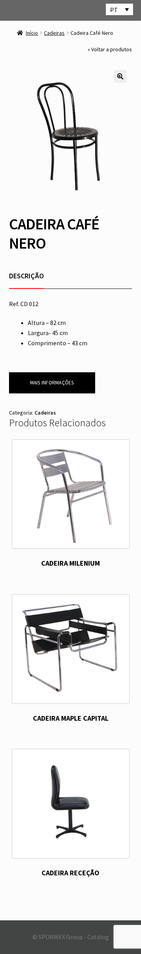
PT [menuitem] (114, 10)
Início (32, 32)
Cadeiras (54, 32)
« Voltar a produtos (110, 49)
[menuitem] (119, 9)
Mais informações (52, 382)
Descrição (26, 275)
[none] (119, 9)
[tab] (26, 276)
